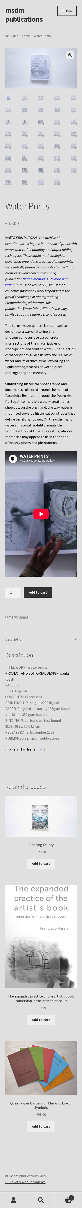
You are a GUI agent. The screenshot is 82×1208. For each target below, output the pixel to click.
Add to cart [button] (41, 863)
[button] (70, 55)
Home (14, 36)
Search (41, 1200)
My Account (13, 1200)
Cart (63, 1196)
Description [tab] (14, 639)
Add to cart (38, 592)
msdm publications (24, 15)
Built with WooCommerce (25, 1181)
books (26, 36)
